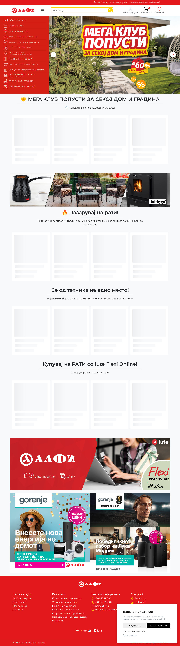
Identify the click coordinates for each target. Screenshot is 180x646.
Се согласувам (158, 625)
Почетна (18, 609)
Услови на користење (65, 602)
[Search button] (110, 10)
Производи (19, 602)
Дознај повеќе (130, 635)
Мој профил (20, 606)
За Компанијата (22, 598)
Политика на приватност (66, 598)
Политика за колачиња (65, 609)
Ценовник (58, 620)
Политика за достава (64, 606)
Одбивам (134, 625)
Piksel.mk (90, 643)
